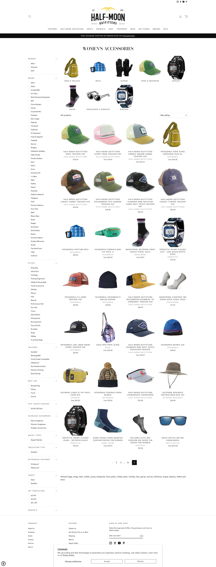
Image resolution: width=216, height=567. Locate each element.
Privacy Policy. (69, 555)
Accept (107, 561)
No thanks (108, 325)
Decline (140, 561)
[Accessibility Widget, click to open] (3, 563)
